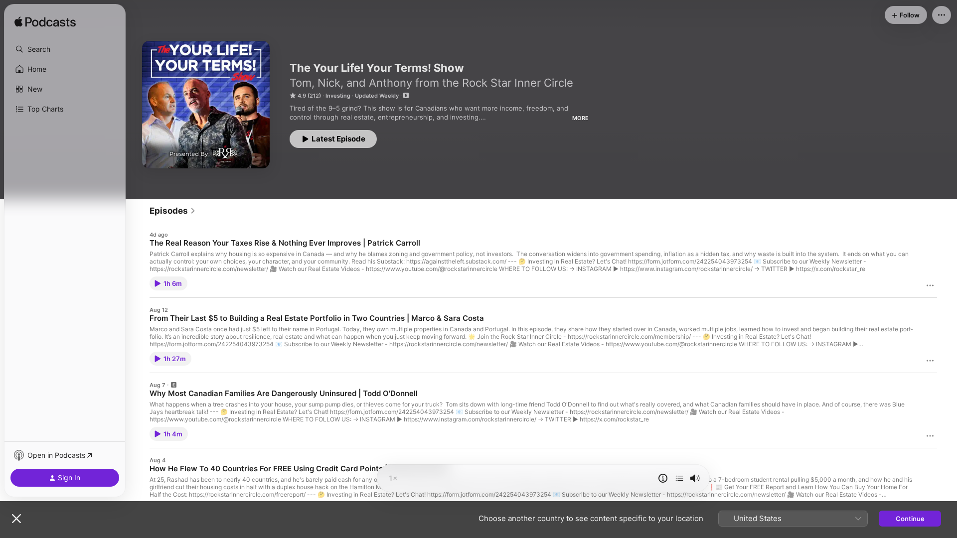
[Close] (16, 518)
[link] (173, 210)
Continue (910, 519)
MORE (580, 118)
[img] (45, 22)
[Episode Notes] (663, 478)
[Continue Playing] (679, 478)
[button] (65, 49)
